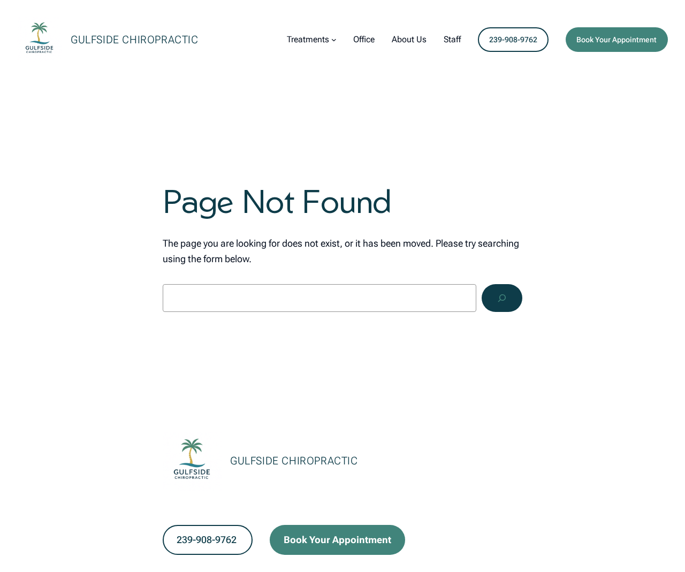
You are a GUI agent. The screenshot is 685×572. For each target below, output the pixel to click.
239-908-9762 (513, 39)
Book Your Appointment (616, 39)
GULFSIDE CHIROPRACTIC (135, 39)
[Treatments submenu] (334, 39)
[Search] (502, 298)
